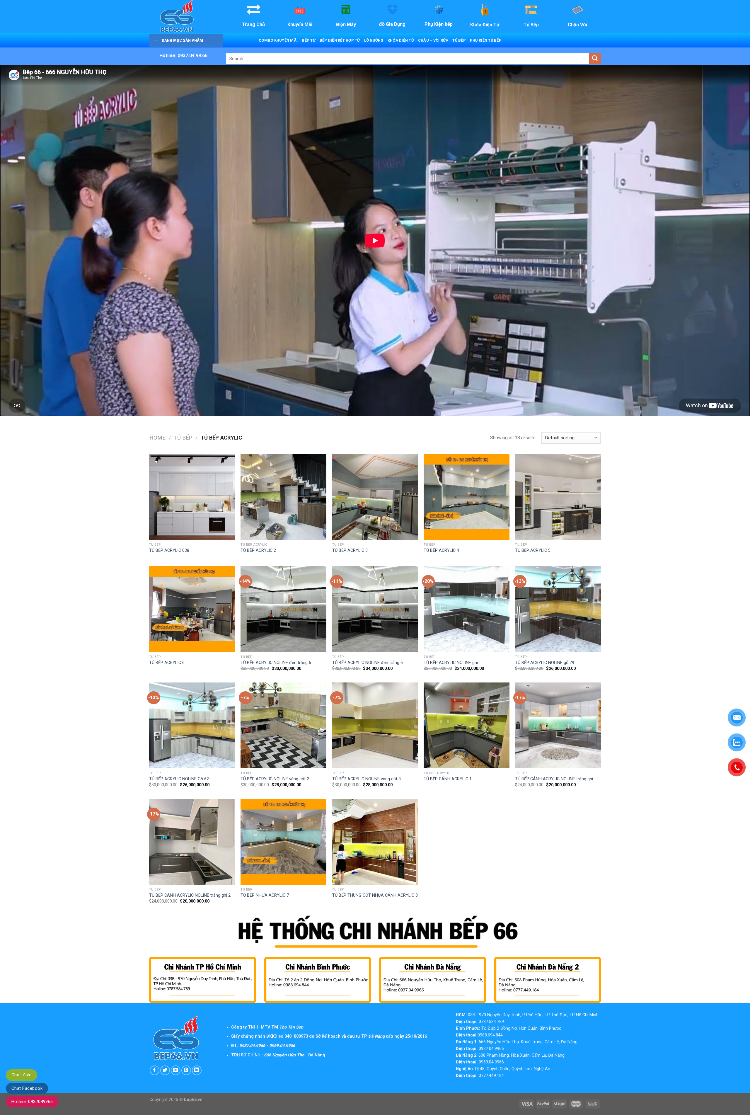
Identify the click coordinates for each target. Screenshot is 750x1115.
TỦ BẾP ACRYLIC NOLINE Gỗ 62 (179, 779)
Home (157, 438)
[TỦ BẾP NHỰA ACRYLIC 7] (283, 842)
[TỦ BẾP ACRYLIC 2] (283, 497)
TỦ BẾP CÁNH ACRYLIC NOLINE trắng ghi (554, 779)
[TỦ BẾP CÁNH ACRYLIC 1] (466, 725)
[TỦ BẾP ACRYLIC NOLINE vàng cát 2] (283, 725)
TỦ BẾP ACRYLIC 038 (169, 550)
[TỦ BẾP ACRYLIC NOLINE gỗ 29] (558, 609)
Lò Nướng (373, 40)
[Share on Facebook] (154, 1070)
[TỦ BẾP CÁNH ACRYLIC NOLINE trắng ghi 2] (192, 842)
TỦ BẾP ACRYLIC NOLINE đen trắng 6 (276, 662)
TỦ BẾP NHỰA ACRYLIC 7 (265, 895)
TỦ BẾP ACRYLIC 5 (532, 550)
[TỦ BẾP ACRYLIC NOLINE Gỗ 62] (192, 725)
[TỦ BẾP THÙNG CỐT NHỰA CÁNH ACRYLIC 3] (375, 842)
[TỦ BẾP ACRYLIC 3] (375, 497)
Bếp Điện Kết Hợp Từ (340, 40)
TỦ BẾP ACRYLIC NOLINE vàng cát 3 (366, 779)
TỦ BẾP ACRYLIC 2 (258, 550)
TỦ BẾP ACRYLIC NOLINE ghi (451, 662)
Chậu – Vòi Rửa (433, 40)
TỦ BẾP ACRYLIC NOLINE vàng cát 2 (275, 779)
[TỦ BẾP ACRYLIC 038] (192, 497)
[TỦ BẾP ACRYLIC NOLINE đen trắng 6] (283, 609)
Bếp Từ (309, 40)
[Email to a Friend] (175, 1070)
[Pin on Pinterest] (186, 1070)
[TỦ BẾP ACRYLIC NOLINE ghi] (466, 609)
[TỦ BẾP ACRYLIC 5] (558, 497)
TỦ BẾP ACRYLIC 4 (441, 550)
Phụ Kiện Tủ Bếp (486, 40)
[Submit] (595, 58)
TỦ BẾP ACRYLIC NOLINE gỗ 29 (544, 662)
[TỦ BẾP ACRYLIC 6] (192, 609)
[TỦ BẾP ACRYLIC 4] (466, 497)
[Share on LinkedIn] (197, 1070)
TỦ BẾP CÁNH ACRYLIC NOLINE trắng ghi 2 (190, 895)
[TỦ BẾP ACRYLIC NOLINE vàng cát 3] (375, 725)
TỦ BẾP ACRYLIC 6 (167, 662)
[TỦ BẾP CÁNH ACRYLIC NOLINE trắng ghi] (558, 725)
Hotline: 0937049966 (32, 1101)
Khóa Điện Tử (401, 40)
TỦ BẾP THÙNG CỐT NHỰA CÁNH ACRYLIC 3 (375, 895)
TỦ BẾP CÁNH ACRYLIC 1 (448, 779)
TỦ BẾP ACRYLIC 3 (350, 550)
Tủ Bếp (459, 40)
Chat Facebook (26, 1088)
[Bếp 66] (185, 16)
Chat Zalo (21, 1074)
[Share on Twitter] (165, 1070)
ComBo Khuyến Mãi (278, 40)
